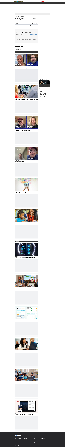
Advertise (33, 440)
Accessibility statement (18, 440)
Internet (23, 16)
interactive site (20, 25)
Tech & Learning (18, 49)
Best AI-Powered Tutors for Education (44, 85)
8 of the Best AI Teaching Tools (44, 96)
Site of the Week (18, 46)
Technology (16, 16)
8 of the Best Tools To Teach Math (44, 88)
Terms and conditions (18, 438)
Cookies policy (43, 438)
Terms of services (26, 38)
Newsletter (36, 23)
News (22, 46)
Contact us (16, 441)
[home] (15, 3)
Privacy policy (34, 438)
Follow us (32, 23)
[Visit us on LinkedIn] (44, 1)
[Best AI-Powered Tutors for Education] (44, 83)
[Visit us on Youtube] (42, 1)
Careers (25, 440)
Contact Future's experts (27, 438)
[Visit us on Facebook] (38, 1)
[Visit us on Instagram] (41, 1)
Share (17, 23)
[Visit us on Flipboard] (43, 1)
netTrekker (20, 28)
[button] (49, 1)
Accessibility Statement (27, 441)
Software (20, 16)
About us (42, 440)
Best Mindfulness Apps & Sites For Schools (44, 91)
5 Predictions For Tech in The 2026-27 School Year (44, 94)
